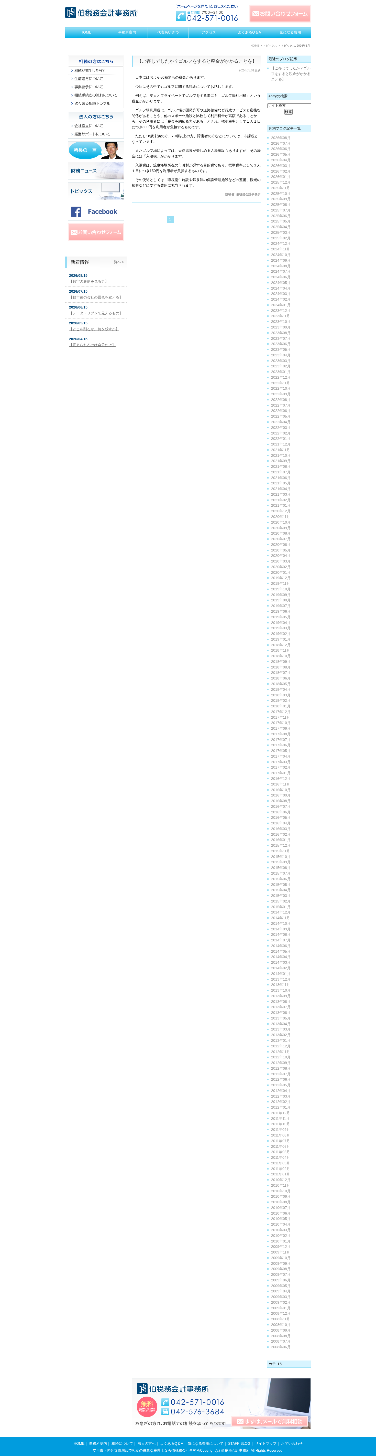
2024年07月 (281, 271)
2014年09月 (281, 929)
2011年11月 (280, 1119)
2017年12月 (281, 712)
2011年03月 (280, 1163)
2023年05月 (281, 350)
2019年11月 (280, 584)
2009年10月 (281, 1258)
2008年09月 (281, 1330)
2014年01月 (281, 974)
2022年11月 (280, 383)
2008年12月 (281, 1313)
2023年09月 (281, 327)
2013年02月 (281, 1035)
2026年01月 (281, 177)
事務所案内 (127, 32)
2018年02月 (281, 701)
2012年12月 (281, 1046)
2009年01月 (281, 1308)
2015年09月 (281, 862)
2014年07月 (281, 940)
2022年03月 (281, 428)
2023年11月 (280, 316)
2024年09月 (281, 260)
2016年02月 (281, 834)
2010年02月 (281, 1236)
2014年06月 (281, 946)
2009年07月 (281, 1275)
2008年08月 (281, 1336)
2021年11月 (280, 450)
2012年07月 (281, 1074)
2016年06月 (281, 812)
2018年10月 (281, 656)
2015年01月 (281, 907)
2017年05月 (281, 751)
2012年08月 (281, 1068)
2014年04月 (281, 957)
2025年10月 (281, 194)
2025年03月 (281, 233)
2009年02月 (281, 1302)
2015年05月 (281, 885)
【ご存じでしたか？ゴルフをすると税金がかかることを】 (197, 61)
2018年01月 (281, 706)
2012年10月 (281, 1057)
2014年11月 (280, 918)
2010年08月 (281, 1202)
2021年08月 (281, 467)
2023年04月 (281, 355)
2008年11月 (280, 1319)
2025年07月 (281, 210)
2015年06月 (281, 879)
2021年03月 (281, 494)
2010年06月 (281, 1213)
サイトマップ (266, 1444)
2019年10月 (281, 589)
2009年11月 (280, 1252)
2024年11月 (280, 249)
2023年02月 (281, 366)
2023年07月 (281, 339)
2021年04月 (281, 489)
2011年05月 (280, 1152)
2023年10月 (281, 322)
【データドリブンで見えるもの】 (96, 313)
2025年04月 (281, 227)
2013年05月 (281, 1018)
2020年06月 (281, 545)
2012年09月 (281, 1063)
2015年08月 (281, 868)
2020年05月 (281, 550)
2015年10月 (281, 857)
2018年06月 (281, 678)
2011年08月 (280, 1135)
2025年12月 (281, 182)
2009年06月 (281, 1280)
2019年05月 (281, 617)
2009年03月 (281, 1297)
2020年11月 (280, 517)
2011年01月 (280, 1174)
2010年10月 (281, 1191)
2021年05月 (281, 483)
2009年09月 (281, 1264)
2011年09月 (280, 1130)
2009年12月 (281, 1247)
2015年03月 (281, 896)
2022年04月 (281, 422)
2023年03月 (281, 361)
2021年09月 (281, 461)
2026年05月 (281, 154)
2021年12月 (281, 444)
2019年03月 (281, 628)
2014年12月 (281, 912)
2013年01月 (281, 1041)
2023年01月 (281, 372)
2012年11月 (280, 1052)
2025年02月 (281, 238)
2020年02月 (281, 567)
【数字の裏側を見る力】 (88, 281)
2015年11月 (280, 851)
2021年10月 (281, 456)
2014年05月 (281, 951)
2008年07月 (281, 1341)
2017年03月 (281, 762)
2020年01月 (281, 573)
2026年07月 (281, 143)
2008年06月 (281, 1347)
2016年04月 (281, 823)
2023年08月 (281, 333)
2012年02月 (281, 1102)
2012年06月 (281, 1079)
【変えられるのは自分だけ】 (92, 345)
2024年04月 (281, 288)
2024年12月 (281, 244)
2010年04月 (281, 1224)
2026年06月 (281, 149)
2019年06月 (281, 611)
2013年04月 (281, 1024)
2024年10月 (281, 255)
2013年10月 (281, 990)
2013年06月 (281, 1013)
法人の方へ (147, 1444)
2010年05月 (281, 1219)
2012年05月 (281, 1085)
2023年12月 (281, 311)
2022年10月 (281, 388)
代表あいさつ (168, 32)
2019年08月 (281, 600)
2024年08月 (281, 266)
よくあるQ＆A (249, 32)
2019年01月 (281, 639)
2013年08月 (281, 1002)
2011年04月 (280, 1158)
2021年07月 (281, 472)
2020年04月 (281, 556)
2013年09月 (281, 996)
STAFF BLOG (239, 1444)
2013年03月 (281, 1029)
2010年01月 (281, 1241)
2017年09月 (281, 728)
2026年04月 (281, 160)
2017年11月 (280, 717)
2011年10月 (280, 1124)
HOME (86, 32)
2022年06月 (281, 411)
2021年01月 (281, 505)
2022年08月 (281, 400)
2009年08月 (281, 1269)
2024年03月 (281, 294)
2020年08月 (281, 533)
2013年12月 (281, 979)
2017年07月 (281, 740)
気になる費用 (290, 32)
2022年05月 (281, 416)
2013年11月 (280, 985)
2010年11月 (280, 1185)
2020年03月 (281, 561)
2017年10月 (281, 723)
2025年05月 (281, 221)
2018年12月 (281, 645)
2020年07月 (281, 539)
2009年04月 (281, 1291)
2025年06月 (281, 216)
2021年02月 (281, 500)
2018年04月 (281, 690)
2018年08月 (281, 667)
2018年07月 (281, 673)
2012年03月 (281, 1096)
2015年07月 (281, 873)
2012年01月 (281, 1107)
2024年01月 (281, 305)
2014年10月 (281, 924)
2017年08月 (281, 734)
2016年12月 (281, 779)
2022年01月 (281, 439)
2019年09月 (281, 595)
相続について (122, 1444)
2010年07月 (281, 1208)
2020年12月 (281, 511)
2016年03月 (281, 829)
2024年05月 (281, 283)
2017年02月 (281, 767)
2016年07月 (281, 807)
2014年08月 (281, 935)
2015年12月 (281, 845)
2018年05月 (281, 684)
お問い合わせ (292, 1444)
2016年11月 (280, 784)
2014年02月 (281, 968)
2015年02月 (281, 901)
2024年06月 (281, 277)
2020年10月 (281, 522)
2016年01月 (281, 840)
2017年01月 (281, 773)
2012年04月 (281, 1091)
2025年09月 (281, 199)
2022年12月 (281, 377)
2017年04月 (281, 756)
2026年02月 (281, 171)
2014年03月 (281, 962)
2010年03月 (281, 1230)
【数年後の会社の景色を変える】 (96, 297)
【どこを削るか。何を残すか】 (94, 329)
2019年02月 (281, 634)
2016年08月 (281, 801)
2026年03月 (281, 166)
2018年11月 (280, 650)
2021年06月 (281, 478)
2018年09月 (281, 662)
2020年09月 (281, 528)
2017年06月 (281, 745)
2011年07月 (280, 1141)
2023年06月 (281, 344)
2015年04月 (281, 890)
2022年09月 (281, 394)
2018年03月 (281, 695)
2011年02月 (280, 1169)
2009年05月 (281, 1286)
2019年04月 (281, 623)
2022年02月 (281, 433)
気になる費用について (206, 1444)
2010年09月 (281, 1196)
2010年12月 (281, 1180)
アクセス (209, 32)
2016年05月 (281, 818)
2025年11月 (280, 188)
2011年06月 (280, 1147)
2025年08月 (281, 205)
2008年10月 (281, 1325)
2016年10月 (281, 790)
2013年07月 (281, 1007)
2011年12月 (280, 1113)
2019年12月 (281, 578)
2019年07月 (281, 606)
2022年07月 (281, 405)
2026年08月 (281, 138)
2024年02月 (281, 299)
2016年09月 (281, 795)
